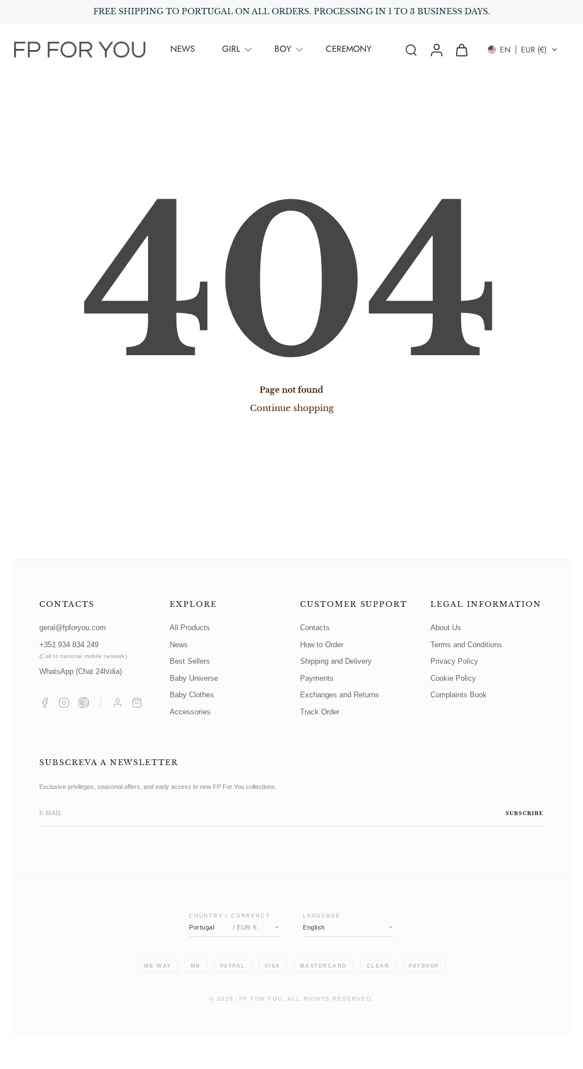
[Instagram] (64, 702)
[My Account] (117, 702)
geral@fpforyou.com (72, 628)
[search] (411, 49)
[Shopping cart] (137, 702)
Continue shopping (292, 407)
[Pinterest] (83, 702)
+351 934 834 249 (83, 650)
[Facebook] (44, 702)
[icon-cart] (461, 49)
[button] (523, 49)
